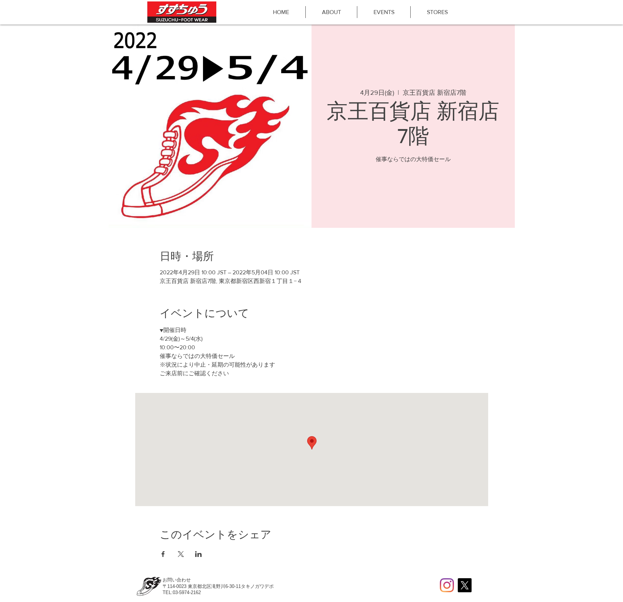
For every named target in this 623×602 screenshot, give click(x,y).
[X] (465, 585)
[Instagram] (447, 585)
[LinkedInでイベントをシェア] (198, 554)
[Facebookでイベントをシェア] (163, 554)
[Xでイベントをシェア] (180, 554)
